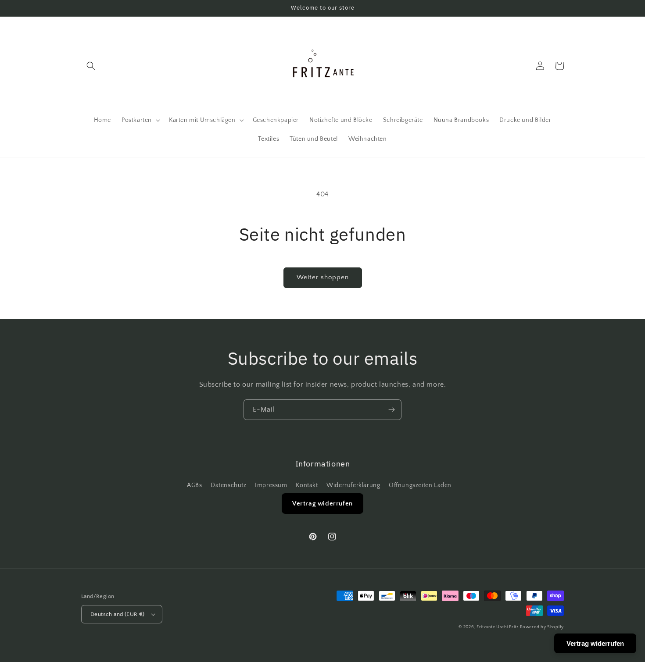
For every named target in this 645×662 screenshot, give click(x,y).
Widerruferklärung (353, 485)
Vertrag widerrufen (322, 503)
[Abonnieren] (391, 409)
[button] (90, 65)
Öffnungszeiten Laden (420, 485)
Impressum (271, 485)
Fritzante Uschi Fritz (498, 627)
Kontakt (307, 485)
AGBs (194, 485)
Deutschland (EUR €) (117, 614)
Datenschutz (229, 485)
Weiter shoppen (323, 277)
